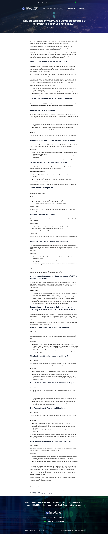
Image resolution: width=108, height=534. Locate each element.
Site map (26, 530)
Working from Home (36, 492)
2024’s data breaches (51, 209)
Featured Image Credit (35, 487)
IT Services (49, 8)
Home (43, 8)
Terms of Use (41, 530)
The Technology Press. (62, 490)
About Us (56, 8)
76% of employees (69, 68)
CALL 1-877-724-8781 (55, 521)
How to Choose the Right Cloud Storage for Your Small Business (44, 493)
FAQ (61, 8)
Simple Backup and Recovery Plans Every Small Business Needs (44, 495)
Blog (65, 8)
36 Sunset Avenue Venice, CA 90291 (54, 517)
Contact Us (81, 8)
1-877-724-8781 (82, 2)
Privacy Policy (33, 530)
